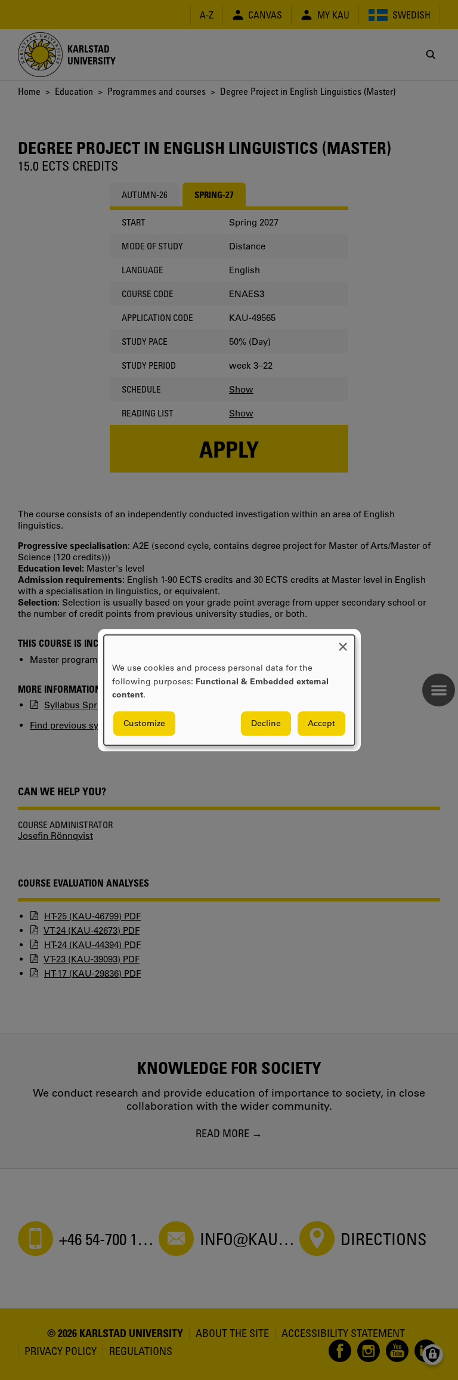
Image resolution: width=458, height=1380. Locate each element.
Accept (321, 723)
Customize (144, 723)
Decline (266, 723)
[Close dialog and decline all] (343, 642)
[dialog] (229, 690)
